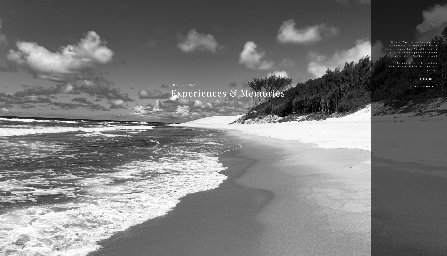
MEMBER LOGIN (426, 79)
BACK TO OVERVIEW (424, 86)
